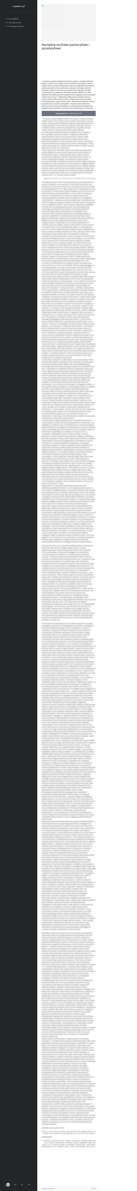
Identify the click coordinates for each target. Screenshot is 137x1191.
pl (8, 1185)
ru (29, 1185)
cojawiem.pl (18, 6)
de (22, 1185)
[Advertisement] (114, 32)
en (15, 1185)
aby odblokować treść (69, 113)
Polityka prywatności (48, 1188)
